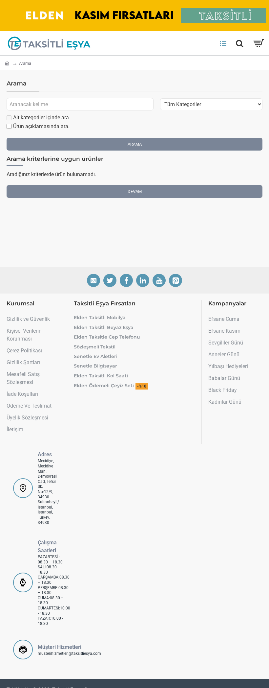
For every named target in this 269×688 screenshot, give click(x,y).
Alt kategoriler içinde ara (41, 117)
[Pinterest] (175, 280)
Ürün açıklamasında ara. (41, 126)
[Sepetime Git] (258, 43)
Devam (135, 191)
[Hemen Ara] (239, 43)
